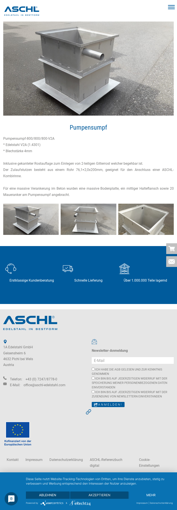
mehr (151, 495)
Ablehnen (47, 495)
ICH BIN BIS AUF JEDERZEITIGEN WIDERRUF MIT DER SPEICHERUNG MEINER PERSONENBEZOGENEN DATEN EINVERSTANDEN (129, 383)
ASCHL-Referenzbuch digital (106, 463)
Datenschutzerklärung (66, 460)
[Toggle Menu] (171, 7)
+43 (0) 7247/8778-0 (41, 379)
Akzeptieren (99, 495)
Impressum (34, 460)
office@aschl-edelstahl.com (44, 385)
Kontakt (13, 460)
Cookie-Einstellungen (149, 463)
